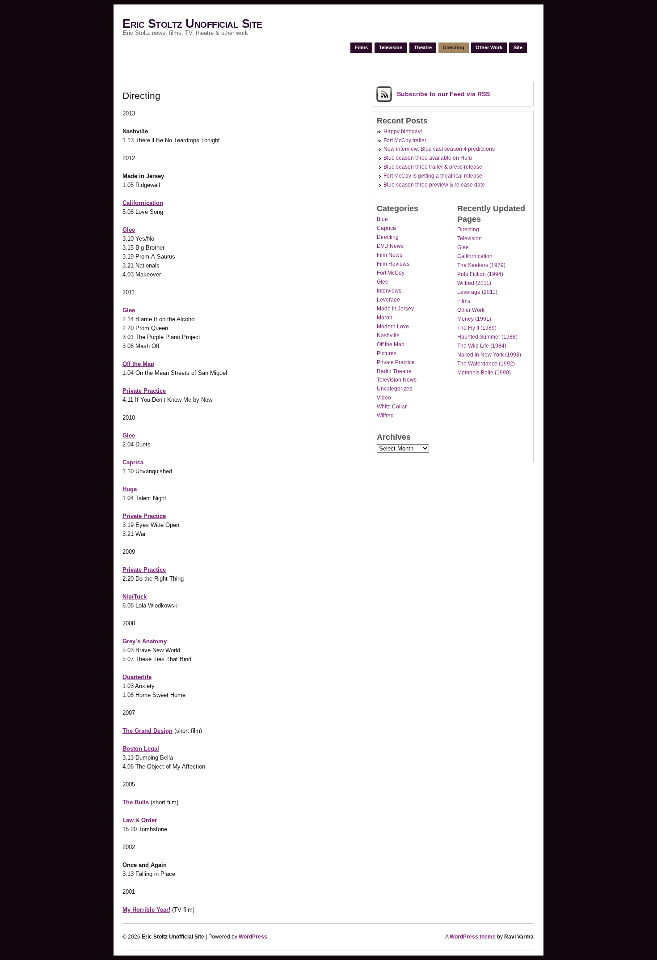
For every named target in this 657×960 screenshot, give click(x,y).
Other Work (489, 47)
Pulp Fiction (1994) (480, 274)
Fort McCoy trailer (404, 140)
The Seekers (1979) (481, 265)
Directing (453, 47)
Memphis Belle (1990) (484, 373)
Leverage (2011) (477, 292)
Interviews (389, 291)
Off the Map (390, 344)
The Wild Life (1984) (481, 346)
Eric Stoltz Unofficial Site (192, 23)
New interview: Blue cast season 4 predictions (439, 149)
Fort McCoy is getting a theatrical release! (433, 176)
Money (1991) (474, 319)
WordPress (253, 937)
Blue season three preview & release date (434, 185)
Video (384, 398)
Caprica (386, 228)
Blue (382, 219)
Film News (389, 255)
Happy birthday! (402, 131)
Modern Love (393, 326)
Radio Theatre (394, 371)
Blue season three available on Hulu (427, 158)
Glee (382, 282)
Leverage (388, 300)
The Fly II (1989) (477, 328)
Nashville (388, 335)
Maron (384, 317)
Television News (397, 380)
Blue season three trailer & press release (432, 167)
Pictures (386, 353)
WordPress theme (473, 937)
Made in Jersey (395, 309)
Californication (475, 256)
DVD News (390, 246)
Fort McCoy (390, 273)
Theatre (423, 47)
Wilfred (385, 415)
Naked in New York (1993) (489, 355)
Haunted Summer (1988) (487, 337)
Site (518, 47)
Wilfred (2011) (474, 283)
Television (391, 47)
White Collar (392, 407)
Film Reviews (393, 264)
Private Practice (396, 362)
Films (361, 47)
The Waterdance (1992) (486, 364)
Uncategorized (395, 389)
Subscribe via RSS (443, 94)
